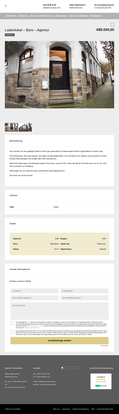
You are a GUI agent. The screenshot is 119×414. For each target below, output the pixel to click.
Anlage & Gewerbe (78, 16)
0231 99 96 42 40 (49, 5)
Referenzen (96, 16)
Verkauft (9, 35)
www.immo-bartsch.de (48, 384)
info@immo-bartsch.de (51, 8)
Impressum (66, 409)
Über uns (23, 16)
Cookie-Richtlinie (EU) (105, 409)
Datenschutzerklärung (31, 327)
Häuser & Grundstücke (41, 16)
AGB (28, 322)
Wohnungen (61, 16)
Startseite (11, 16)
